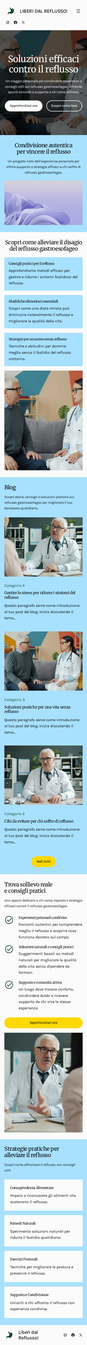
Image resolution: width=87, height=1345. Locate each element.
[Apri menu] (78, 11)
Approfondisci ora (23, 106)
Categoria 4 (14, 585)
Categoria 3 (14, 699)
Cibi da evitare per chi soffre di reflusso (38, 821)
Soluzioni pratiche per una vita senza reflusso (37, 709)
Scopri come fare (64, 106)
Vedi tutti (43, 861)
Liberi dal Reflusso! (43, 11)
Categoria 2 (14, 813)
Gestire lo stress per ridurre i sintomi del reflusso (39, 594)
